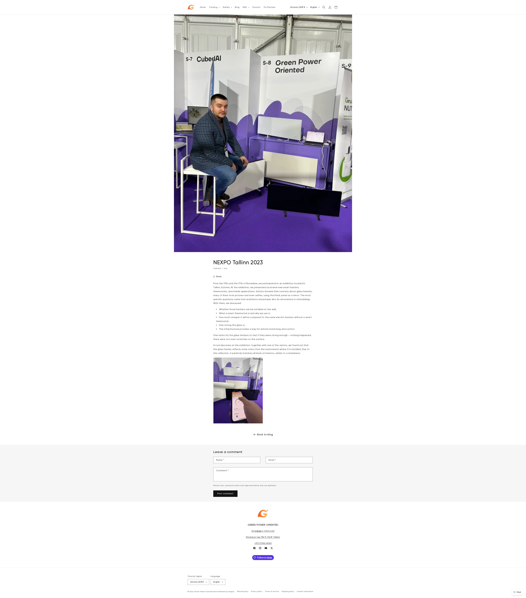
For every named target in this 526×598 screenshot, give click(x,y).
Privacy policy (256, 591)
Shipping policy (288, 591)
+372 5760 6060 (263, 543)
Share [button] (219, 276)
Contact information (305, 591)
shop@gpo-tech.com (263, 531)
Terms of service (272, 591)
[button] (214, 7)
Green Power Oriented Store (206, 592)
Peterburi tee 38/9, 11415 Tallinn (263, 537)
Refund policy (242, 591)
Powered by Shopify (226, 592)
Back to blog (265, 434)
